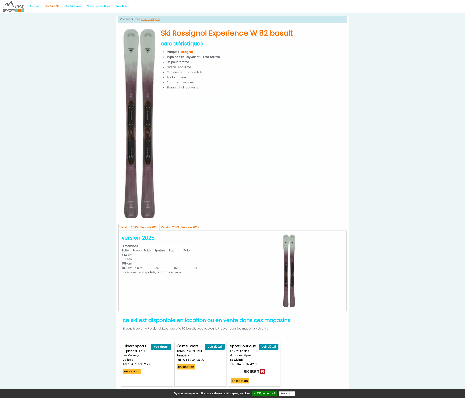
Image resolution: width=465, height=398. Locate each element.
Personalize (287, 393)
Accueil (34, 6)
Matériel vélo (73, 6)
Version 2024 (149, 227)
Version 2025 (129, 227)
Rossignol (186, 52)
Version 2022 (190, 227)
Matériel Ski (52, 6)
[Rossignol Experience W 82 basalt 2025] (289, 271)
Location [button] (121, 6)
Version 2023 (170, 227)
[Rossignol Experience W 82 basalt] (139, 123)
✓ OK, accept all (264, 393)
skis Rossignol (150, 19)
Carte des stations (98, 6)
